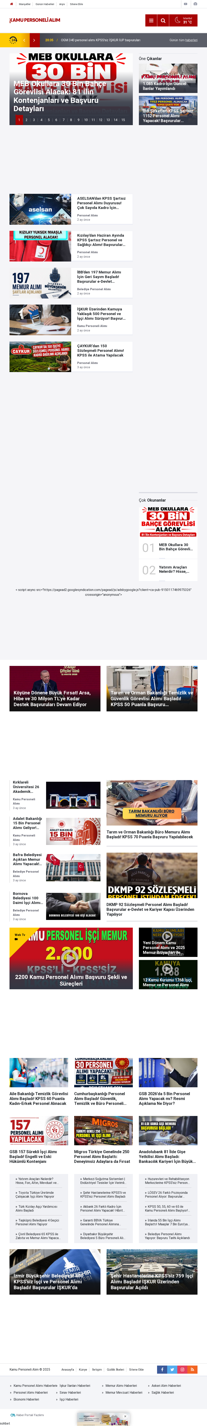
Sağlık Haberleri (163, 1392)
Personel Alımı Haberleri (31, 1392)
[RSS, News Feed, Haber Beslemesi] (192, 1370)
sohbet (5, 1423)
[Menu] (151, 20)
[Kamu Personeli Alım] (35, 20)
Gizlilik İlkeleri (115, 1369)
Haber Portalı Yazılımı (30, 1415)
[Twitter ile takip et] (172, 1370)
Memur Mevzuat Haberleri (124, 1392)
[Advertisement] (103, 159)
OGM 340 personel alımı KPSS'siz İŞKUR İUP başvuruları (100, 40)
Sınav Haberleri (70, 1392)
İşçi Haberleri (69, 1399)
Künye (83, 1369)
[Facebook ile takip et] (162, 1370)
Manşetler (25, 4)
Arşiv (62, 4)
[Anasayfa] (12, 4)
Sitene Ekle (76, 4)
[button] (19, 120)
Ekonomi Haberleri (26, 1399)
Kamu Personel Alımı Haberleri (35, 1386)
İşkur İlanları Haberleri (75, 1386)
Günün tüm (183, 40)
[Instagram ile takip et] (182, 1370)
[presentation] (24, 40)
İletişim (97, 1369)
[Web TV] (185, 4)
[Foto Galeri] (195, 4)
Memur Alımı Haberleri (121, 1386)
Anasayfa (67, 1369)
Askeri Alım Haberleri (166, 1386)
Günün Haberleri (45, 4)
